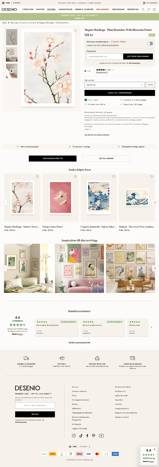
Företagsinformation (80, 400)
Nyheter (40, 9)
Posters (51, 9)
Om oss (75, 387)
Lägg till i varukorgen (120, 93)
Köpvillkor (119, 400)
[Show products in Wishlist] (149, 9)
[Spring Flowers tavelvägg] (79, 268)
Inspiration (133, 9)
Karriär (75, 404)
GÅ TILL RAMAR (106, 158)
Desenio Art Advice (123, 387)
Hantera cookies (122, 417)
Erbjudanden (102, 9)
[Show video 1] (11, 71)
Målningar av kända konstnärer (23, 23)
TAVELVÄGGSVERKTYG (52, 158)
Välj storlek (89, 80)
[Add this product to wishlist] (76, 30)
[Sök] (143, 9)
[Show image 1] (11, 37)
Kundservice (120, 391)
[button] (150, 85)
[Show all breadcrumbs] (4, 23)
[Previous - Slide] (4, 203)
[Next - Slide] (155, 203)
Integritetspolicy (122, 409)
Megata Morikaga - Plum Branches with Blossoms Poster (54, 23)
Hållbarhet (76, 409)
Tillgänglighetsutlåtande (82, 413)
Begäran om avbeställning (126, 413)
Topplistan (27, 9)
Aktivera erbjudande (138, 56)
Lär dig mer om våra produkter (97, 135)
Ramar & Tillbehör (84, 9)
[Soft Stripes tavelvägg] (28, 268)
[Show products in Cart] (154, 9)
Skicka (35, 414)
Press (74, 396)
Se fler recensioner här (79, 342)
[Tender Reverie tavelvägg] (130, 268)
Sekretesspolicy (134, 63)
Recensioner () (102, 72)
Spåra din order (121, 396)
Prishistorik (91, 51)
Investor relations (79, 391)
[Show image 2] (11, 54)
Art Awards (76, 424)
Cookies (118, 404)
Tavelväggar (118, 9)
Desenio (86, 460)
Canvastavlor (65, 9)
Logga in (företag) (79, 428)
